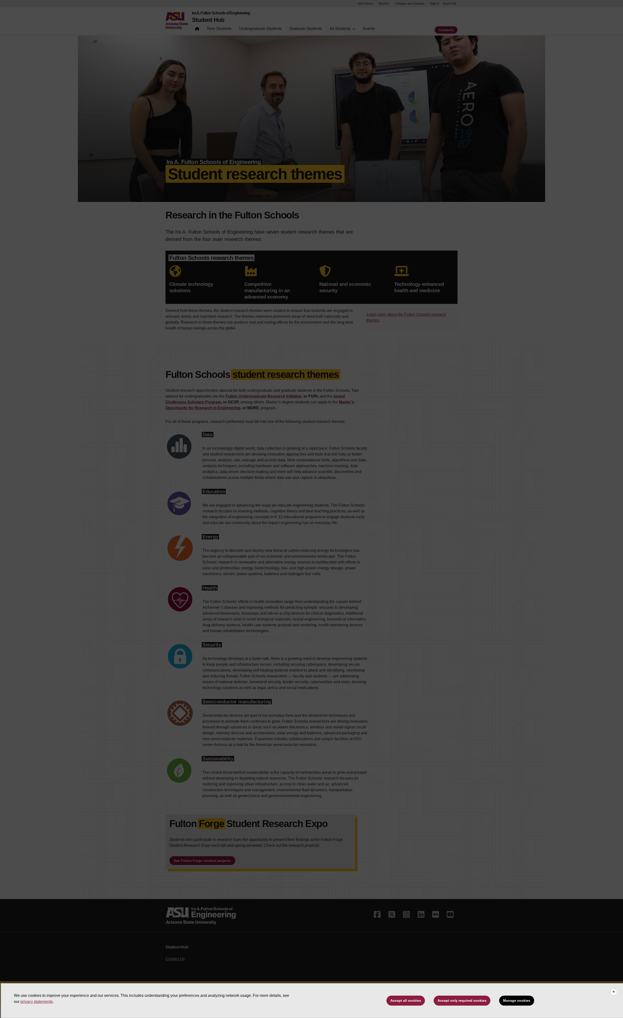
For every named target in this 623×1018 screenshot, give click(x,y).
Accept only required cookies (462, 1000)
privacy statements (36, 1002)
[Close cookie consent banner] (613, 992)
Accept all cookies (405, 1000)
